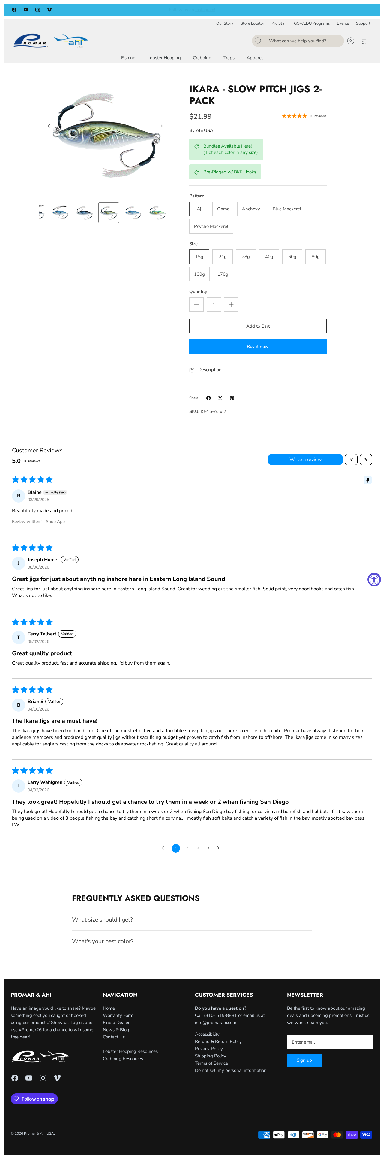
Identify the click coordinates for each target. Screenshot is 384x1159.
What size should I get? (102, 920)
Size (193, 244)
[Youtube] (26, 9)
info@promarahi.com (215, 1023)
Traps (229, 58)
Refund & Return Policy (218, 1041)
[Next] (278, 9)
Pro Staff (279, 24)
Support (363, 24)
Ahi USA (204, 130)
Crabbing (202, 58)
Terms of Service (211, 1063)
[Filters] (351, 459)
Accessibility (207, 1034)
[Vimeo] (49, 9)
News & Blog (116, 1030)
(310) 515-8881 (220, 1015)
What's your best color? (103, 941)
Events (343, 24)
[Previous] (105, 9)
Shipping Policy (210, 1056)
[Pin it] (232, 398)
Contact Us (114, 1037)
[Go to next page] (219, 848)
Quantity (198, 292)
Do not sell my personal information (231, 1070)
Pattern (197, 196)
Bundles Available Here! (227, 146)
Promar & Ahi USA (39, 1133)
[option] (105, 132)
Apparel (255, 58)
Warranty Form (118, 1015)
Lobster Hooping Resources (130, 1051)
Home (109, 1008)
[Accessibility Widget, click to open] (374, 579)
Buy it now (258, 347)
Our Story (224, 24)
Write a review (306, 459)
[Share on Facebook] (208, 398)
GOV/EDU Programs (312, 24)
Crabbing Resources (123, 1059)
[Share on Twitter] (220, 398)
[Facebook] (14, 9)
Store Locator (252, 24)
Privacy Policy (209, 1049)
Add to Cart (258, 326)
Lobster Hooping (164, 58)
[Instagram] (38, 9)
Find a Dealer (116, 1023)
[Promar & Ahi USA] (51, 40)
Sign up (304, 1060)
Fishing (128, 58)
